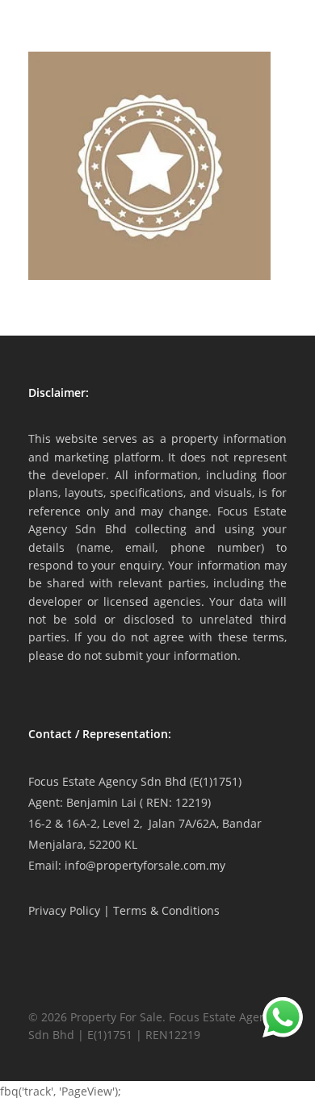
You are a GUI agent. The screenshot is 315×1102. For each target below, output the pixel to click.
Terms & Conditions (166, 910)
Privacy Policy (64, 910)
